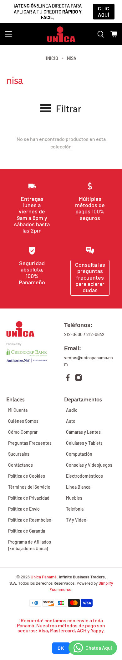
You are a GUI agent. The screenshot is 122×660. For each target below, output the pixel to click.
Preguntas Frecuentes (30, 443)
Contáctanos (20, 465)
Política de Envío (24, 509)
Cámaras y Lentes (83, 432)
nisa (71, 58)
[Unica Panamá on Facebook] (68, 378)
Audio (72, 410)
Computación (79, 454)
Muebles (74, 498)
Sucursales (18, 454)
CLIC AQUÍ (103, 11)
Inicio (52, 58)
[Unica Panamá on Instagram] (78, 378)
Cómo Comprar (23, 432)
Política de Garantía (26, 531)
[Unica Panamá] (61, 34)
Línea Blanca (78, 487)
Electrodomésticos (84, 476)
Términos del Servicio (29, 487)
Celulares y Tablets (84, 443)
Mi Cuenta (18, 410)
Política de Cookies (26, 476)
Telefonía (75, 509)
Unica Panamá (44, 576)
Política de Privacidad (28, 498)
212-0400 (73, 334)
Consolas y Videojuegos (89, 465)
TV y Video (76, 520)
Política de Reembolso (29, 520)
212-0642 (95, 334)
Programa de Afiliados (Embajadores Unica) (29, 545)
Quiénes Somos (23, 421)
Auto (70, 421)
